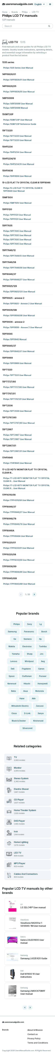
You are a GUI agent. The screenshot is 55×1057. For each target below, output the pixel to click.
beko (13, 691)
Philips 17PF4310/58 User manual (18, 500)
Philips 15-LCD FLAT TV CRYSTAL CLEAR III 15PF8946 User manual (22, 189)
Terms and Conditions (38, 1043)
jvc (41, 654)
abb (34, 698)
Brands (15, 12)
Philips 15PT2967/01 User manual (18, 451)
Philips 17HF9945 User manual (17, 463)
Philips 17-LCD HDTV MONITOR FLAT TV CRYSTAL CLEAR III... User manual (26, 479)
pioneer (42, 676)
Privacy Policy (34, 1038)
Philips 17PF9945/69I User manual (19, 584)
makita (12, 646)
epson (12, 676)
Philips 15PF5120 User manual (17, 215)
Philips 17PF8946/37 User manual (19, 512)
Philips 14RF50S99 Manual (15, 108)
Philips (25, 12)
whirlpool (29, 661)
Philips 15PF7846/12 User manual (18, 256)
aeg (43, 661)
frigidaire (26, 669)
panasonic (29, 631)
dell (12, 669)
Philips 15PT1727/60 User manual (18, 387)
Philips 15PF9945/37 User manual (18, 351)
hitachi (27, 683)
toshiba (43, 646)
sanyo (41, 713)
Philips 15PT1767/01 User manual (18, 399)
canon (41, 669)
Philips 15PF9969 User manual (17, 363)
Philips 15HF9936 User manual (17, 176)
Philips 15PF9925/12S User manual (19, 291)
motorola (39, 691)
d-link (27, 713)
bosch (44, 631)
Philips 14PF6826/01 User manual (18, 80)
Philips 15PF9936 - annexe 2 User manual (22, 327)
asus (25, 691)
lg (40, 624)
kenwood (11, 683)
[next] (30, 1007)
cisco (14, 713)
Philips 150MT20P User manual (17, 120)
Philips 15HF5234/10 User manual (18, 164)
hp (40, 639)
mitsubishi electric (20, 706)
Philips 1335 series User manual (18, 68)
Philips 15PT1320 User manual (17, 375)
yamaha (15, 654)
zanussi (40, 706)
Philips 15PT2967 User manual (17, 435)
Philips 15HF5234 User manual (17, 152)
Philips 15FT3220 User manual (17, 136)
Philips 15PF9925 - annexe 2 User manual (22, 303)
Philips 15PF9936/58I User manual (19, 315)
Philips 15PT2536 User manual (17, 411)
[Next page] (34, 594)
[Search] (49, 26)
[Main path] (27, 1022)
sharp (29, 654)
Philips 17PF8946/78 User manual (19, 524)
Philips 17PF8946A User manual (18, 536)
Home (4, 12)
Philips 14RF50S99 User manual (18, 103)
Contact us (33, 1034)
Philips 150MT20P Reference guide (19, 124)
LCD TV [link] (35, 12)
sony (29, 624)
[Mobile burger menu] (50, 4)
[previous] (25, 1007)
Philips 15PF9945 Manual (15, 339)
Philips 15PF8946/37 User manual (19, 279)
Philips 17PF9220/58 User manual (18, 560)
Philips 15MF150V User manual (17, 203)
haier (21, 698)
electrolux (27, 646)
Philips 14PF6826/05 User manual (19, 92)
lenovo (13, 661)
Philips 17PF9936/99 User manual (19, 572)
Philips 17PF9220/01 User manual (18, 548)
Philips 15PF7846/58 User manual (18, 268)
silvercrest (27, 728)
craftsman (27, 676)
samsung (12, 631)
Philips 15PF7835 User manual (17, 231)
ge (14, 639)
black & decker (19, 721)
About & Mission (35, 1030)
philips (16, 624)
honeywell (43, 683)
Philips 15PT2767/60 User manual (19, 423)
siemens (28, 639)
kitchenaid (38, 721)
